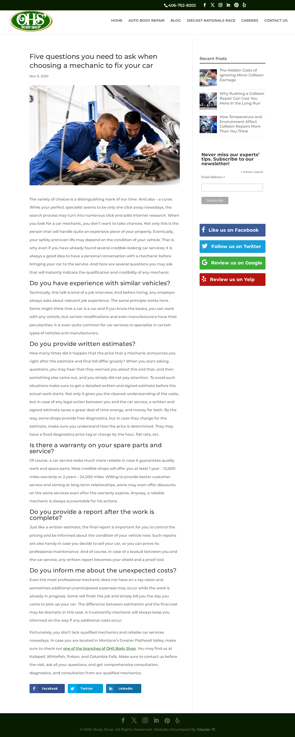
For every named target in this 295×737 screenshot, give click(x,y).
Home (116, 21)
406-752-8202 (182, 5)
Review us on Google (236, 263)
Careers (249, 21)
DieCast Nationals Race (211, 21)
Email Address (213, 177)
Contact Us (276, 21)
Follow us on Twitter (235, 246)
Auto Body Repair (146, 21)
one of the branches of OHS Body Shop (99, 648)
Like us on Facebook (233, 230)
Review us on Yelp (232, 279)
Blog (176, 21)
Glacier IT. (206, 729)
